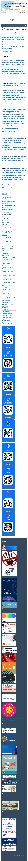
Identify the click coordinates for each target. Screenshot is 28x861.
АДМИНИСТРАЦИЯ (7, 203)
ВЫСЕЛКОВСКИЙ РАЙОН (7, 198)
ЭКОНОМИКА (6, 225)
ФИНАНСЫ (5, 218)
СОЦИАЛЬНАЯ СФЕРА (8, 210)
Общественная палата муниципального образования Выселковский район (8, 300)
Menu (14, 25)
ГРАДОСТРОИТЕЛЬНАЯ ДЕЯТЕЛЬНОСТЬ (8, 206)
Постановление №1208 (8, 131)
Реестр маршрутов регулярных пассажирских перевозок (7, 307)
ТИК (3, 251)
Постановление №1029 (7, 51)
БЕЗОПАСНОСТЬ (6, 212)
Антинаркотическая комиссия (7, 272)
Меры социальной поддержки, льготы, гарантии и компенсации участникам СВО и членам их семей (7, 319)
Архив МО (5, 253)
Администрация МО (14, 16)
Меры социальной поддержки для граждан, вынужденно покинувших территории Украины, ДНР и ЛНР (8, 283)
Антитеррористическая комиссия (8, 276)
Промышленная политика (6, 228)
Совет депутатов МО (7, 246)
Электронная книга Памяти (7, 268)
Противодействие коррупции (7, 238)
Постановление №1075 (7, 78)
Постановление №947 (8, 163)
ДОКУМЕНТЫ (5, 235)
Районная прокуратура (8, 248)
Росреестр (5, 244)
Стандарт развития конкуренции (7, 231)
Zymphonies (16, 858)
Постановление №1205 (7, 103)
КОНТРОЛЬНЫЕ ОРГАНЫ (6, 215)
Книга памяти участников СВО (6, 264)
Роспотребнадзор (7, 289)
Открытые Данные (7, 241)
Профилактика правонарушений (7, 312)
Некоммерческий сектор (7, 260)
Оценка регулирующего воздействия (9, 221)
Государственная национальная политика (7, 293)
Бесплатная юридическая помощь (8, 256)
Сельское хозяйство (12, 20)
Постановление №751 (8, 187)
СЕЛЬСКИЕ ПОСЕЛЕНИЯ (8, 201)
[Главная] (14, 10)
